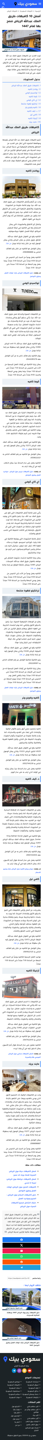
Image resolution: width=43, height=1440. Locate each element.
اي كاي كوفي (33, 100)
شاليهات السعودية (32, 1397)
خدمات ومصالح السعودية (30, 1394)
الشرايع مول (16, 1406)
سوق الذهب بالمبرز (32, 1424)
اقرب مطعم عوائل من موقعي (32, 1411)
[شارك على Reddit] (21, 1262)
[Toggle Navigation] (40, 4)
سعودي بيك (32, 1435)
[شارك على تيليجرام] (21, 1267)
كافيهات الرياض (12, 11)
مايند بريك (35, 122)
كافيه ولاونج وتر (33, 107)
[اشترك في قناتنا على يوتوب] (29, 1370)
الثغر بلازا (17, 1412)
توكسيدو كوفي (33, 92)
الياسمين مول (15, 1415)
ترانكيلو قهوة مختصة (31, 103)
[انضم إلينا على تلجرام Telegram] (14, 1370)
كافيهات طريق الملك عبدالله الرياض (26, 85)
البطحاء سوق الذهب (32, 1421)
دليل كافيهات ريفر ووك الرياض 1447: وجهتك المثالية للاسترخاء (23, 1314)
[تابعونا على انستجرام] (19, 1370)
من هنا (8, 243)
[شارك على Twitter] (21, 1245)
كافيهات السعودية (13, 1384)
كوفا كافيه (35, 96)
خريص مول (16, 1418)
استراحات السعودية (32, 1381)
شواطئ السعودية (14, 1381)
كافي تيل (35, 114)
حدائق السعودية (33, 1391)
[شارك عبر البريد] (21, 1250)
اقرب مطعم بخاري (33, 1406)
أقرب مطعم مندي (33, 1418)
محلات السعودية (14, 1388)
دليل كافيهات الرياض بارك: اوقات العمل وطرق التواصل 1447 (23, 1344)
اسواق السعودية (33, 1384)
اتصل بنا (17, 1422)
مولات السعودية (14, 1397)
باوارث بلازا (16, 1409)
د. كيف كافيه (34, 111)
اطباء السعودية (34, 1388)
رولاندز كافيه (34, 89)
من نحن (17, 1425)
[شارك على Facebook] (21, 1239)
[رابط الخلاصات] (24, 1370)
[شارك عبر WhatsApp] (21, 1256)
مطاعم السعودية (14, 1394)
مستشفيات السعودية (13, 1391)
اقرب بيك (36, 1415)
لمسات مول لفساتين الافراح (32, 1429)
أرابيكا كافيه (34, 118)
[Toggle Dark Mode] (3, 8)
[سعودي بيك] (21, 1360)
